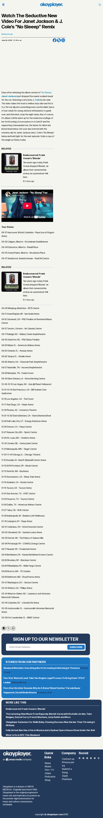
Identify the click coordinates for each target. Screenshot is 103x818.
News (48, 763)
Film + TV (49, 770)
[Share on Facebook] (55, 40)
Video (48, 773)
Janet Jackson (9, 96)
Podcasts (50, 776)
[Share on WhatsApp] (63, 40)
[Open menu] (3, 5)
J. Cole (36, 100)
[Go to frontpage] (51, 4)
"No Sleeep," (46, 92)
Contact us (68, 759)
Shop (47, 780)
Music (48, 766)
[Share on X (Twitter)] (59, 40)
